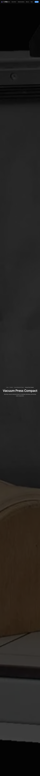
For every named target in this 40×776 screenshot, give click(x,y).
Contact (36, 1)
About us (27, 1)
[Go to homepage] (4, 2)
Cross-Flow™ (14, 1)
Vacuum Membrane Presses (19, 387)
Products (11, 387)
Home (7, 387)
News (32, 1)
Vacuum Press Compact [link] (29, 387)
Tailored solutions (21, 1)
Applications (7, 1)
